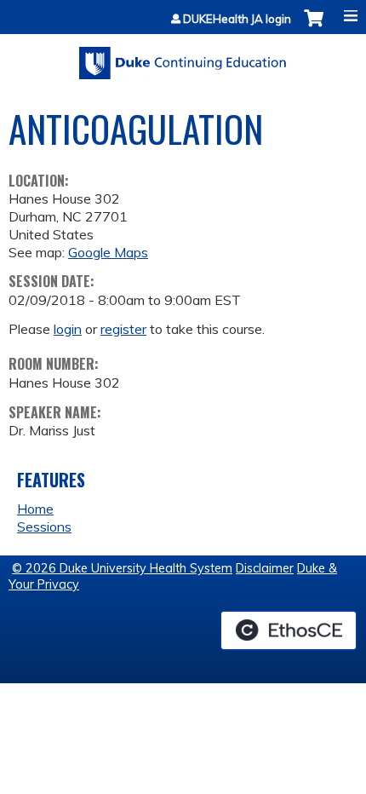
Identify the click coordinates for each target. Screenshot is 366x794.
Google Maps (108, 252)
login (68, 328)
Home (35, 508)
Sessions (44, 526)
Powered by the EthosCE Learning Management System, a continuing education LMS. (288, 630)
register (123, 328)
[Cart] (313, 26)
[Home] (183, 57)
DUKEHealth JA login (237, 19)
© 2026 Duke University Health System (122, 568)
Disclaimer (265, 568)
